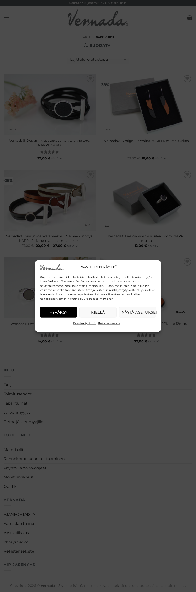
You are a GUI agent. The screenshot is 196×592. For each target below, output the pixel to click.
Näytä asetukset (139, 312)
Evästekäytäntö (84, 323)
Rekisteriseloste (109, 323)
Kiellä (98, 312)
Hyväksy (58, 312)
